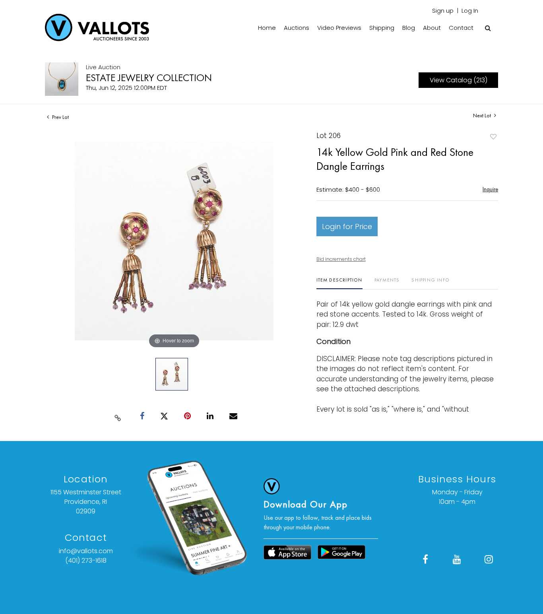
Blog (408, 27)
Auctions (296, 27)
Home (267, 27)
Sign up (443, 10)
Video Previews (339, 27)
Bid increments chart (341, 259)
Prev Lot (60, 116)
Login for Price (347, 226)
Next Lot (482, 115)
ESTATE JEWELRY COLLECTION (149, 77)
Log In (470, 10)
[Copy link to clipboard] (118, 416)
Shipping (381, 27)
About (432, 27)
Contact (461, 27)
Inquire (490, 189)
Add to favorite (493, 136)
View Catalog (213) (458, 80)
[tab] (339, 283)
